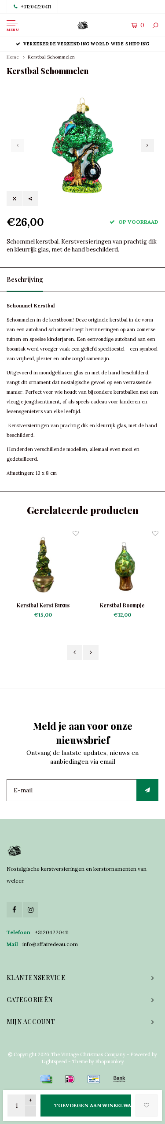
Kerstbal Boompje (122, 605)
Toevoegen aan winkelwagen (92, 1105)
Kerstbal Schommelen (51, 57)
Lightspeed (54, 1061)
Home (13, 57)
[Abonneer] (147, 790)
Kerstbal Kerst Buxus (43, 605)
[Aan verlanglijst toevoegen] (147, 1105)
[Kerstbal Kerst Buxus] (43, 565)
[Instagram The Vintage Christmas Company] (30, 909)
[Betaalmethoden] (46, 1079)
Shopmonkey (109, 1061)
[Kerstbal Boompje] (122, 565)
